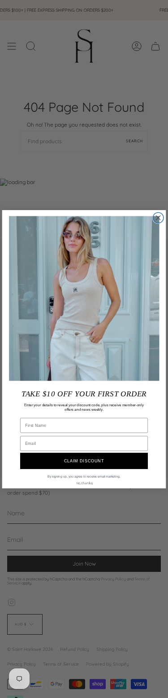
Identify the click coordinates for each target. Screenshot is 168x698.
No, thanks (84, 483)
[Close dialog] (158, 217)
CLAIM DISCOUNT (84, 460)
